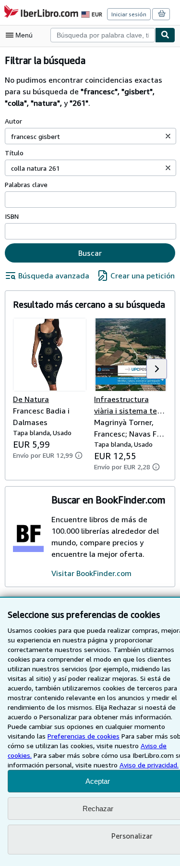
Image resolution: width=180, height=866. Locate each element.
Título (14, 153)
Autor (13, 121)
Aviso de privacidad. (149, 765)
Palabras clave (26, 184)
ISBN (12, 216)
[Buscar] (165, 35)
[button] (168, 136)
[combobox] (102, 35)
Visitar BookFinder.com (91, 573)
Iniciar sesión (128, 14)
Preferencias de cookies (84, 736)
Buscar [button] (90, 253)
